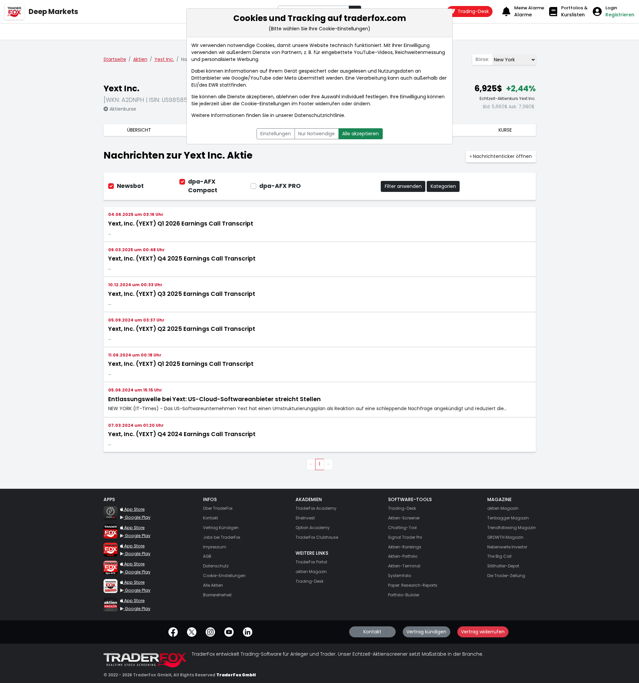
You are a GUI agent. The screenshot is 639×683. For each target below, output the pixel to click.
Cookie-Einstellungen (265, 103)
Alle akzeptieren (360, 133)
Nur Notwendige (316, 133)
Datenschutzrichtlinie (319, 115)
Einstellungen (275, 133)
